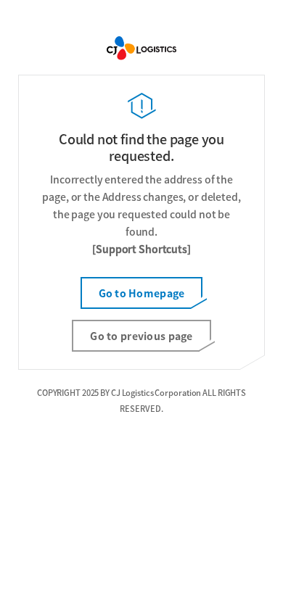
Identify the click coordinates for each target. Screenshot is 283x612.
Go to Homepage (142, 293)
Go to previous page (141, 335)
